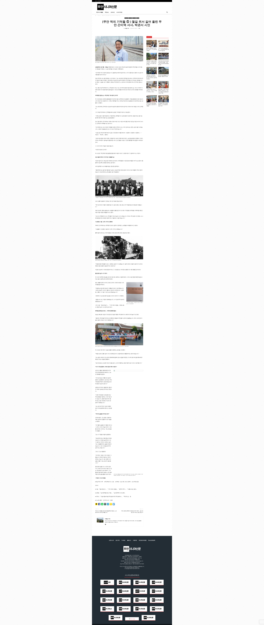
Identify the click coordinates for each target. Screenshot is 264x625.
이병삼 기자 (127, 28)
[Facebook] (127, 31)
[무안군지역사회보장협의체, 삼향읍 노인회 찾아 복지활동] (151, 98)
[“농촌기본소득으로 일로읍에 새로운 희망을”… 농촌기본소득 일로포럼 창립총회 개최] (163, 56)
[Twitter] (130, 31)
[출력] (136, 31)
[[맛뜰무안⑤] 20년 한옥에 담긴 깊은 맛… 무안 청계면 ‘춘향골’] (151, 43)
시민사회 (130, 18)
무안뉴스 (107, 12)
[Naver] (124, 31)
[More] (139, 31)
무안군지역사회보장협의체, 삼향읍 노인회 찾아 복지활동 (151, 104)
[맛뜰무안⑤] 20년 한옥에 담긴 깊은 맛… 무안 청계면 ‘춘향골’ (151, 49)
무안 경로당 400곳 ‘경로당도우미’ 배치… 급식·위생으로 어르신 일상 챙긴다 (132, 511)
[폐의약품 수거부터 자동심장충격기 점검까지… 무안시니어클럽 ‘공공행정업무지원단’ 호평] (163, 84)
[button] (167, 12)
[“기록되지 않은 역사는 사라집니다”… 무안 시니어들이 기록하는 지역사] (151, 84)
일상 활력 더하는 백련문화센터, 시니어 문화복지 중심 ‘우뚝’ (163, 104)
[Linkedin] (133, 31)
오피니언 (113, 12)
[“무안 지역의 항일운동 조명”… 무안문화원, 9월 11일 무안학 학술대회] (163, 43)
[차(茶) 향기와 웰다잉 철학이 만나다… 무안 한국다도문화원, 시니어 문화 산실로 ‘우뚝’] (151, 56)
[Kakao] (106, 524)
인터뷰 (138, 18)
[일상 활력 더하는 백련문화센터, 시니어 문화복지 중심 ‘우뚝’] (163, 98)
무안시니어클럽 (99, 12)
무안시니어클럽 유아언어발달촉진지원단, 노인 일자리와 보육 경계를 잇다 (106, 511)
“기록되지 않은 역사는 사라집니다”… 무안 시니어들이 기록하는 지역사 (151, 90)
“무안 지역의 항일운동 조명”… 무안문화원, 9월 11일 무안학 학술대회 (163, 49)
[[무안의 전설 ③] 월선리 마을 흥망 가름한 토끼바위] (163, 70)
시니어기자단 (119, 12)
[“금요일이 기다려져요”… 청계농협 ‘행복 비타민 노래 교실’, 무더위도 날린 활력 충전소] (151, 70)
